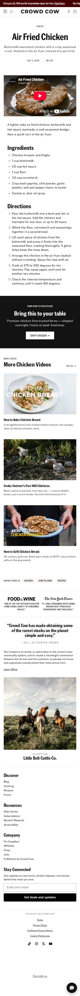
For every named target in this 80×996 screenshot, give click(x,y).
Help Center (11, 811)
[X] (43, 943)
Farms (7, 794)
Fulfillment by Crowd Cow (19, 859)
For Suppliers (11, 841)
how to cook (45, 580)
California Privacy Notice (40, 930)
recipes (62, 580)
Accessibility (11, 824)
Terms (40, 919)
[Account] (69, 11)
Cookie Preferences (40, 935)
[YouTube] (50, 943)
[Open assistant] (72, 988)
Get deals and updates (40, 897)
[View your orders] (75, 11)
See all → (71, 365)
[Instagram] (36, 943)
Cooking (9, 786)
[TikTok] (29, 943)
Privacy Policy (40, 925)
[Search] (11, 11)
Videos (40, 26)
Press (7, 850)
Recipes (8, 790)
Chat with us (40, 976)
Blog (6, 781)
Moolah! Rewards (14, 820)
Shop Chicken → (40, 335)
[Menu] (5, 11)
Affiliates (9, 845)
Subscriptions (12, 816)
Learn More (10, 669)
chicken (28, 580)
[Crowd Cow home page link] (40, 11)
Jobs (6, 854)
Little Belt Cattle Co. (40, 758)
